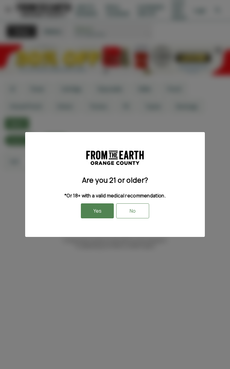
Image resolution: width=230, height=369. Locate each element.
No (133, 211)
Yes (97, 211)
